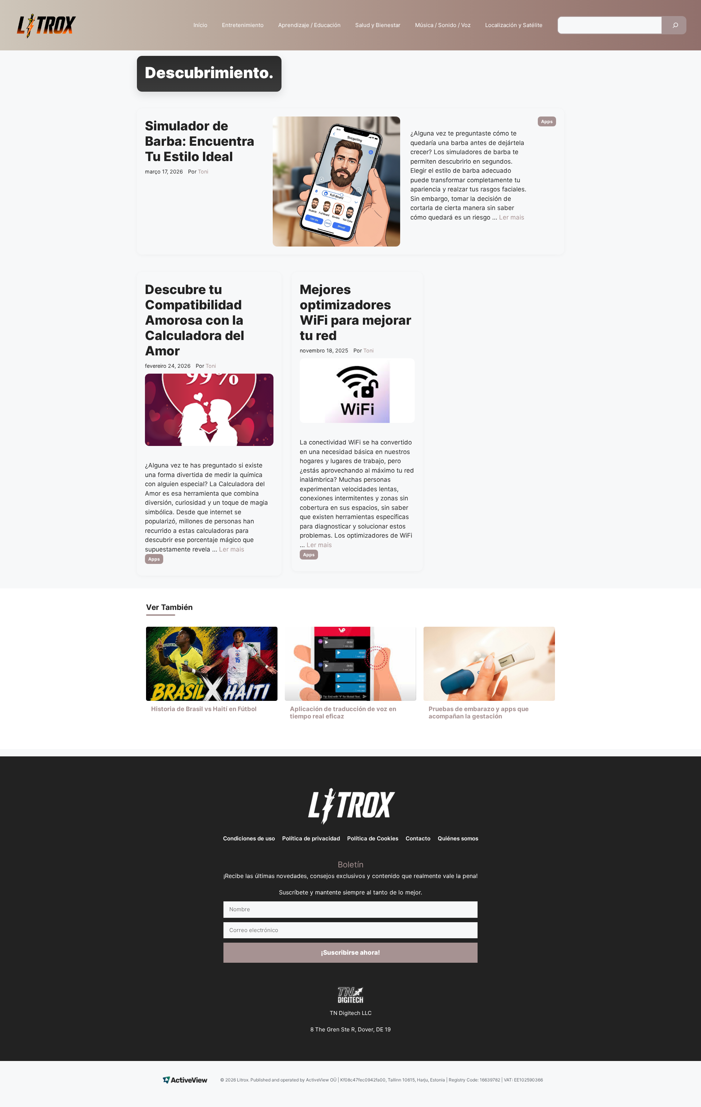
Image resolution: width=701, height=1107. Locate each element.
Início (200, 25)
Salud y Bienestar (378, 25)
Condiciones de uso (249, 838)
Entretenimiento (243, 25)
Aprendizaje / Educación (309, 25)
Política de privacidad (311, 838)
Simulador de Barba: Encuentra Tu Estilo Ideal (199, 141)
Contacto (418, 838)
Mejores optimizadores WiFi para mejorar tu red (355, 312)
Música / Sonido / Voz (443, 25)
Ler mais (511, 217)
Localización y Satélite (514, 25)
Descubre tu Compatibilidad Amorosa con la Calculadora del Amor (194, 320)
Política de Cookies (372, 838)
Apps (547, 121)
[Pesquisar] (675, 25)
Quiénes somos (458, 838)
